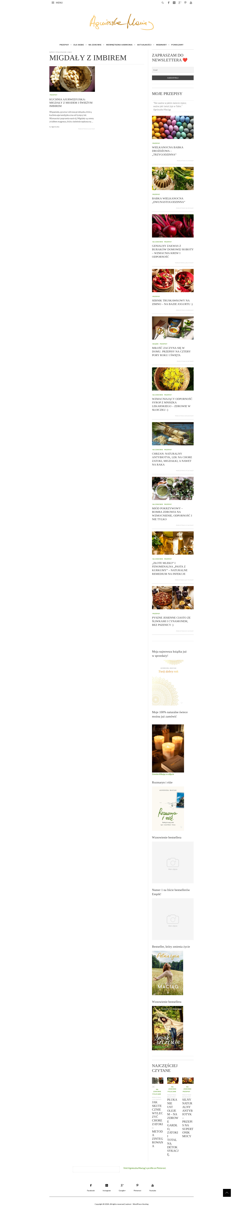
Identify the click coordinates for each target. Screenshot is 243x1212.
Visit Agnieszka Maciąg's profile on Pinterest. (144, 1168)
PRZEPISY (53, 95)
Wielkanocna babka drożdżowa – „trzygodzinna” (167, 151)
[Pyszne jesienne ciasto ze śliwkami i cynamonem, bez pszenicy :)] (173, 597)
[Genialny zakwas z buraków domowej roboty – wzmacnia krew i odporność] (173, 225)
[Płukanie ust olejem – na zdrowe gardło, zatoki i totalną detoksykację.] (173, 1080)
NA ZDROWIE (158, 242)
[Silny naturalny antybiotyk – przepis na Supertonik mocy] (188, 1080)
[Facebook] (168, 2)
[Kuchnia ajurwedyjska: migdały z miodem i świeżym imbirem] (72, 78)
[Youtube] (191, 2)
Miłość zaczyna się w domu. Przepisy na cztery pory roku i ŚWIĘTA (171, 351)
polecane (157, 1094)
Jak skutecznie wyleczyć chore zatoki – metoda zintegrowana (157, 1124)
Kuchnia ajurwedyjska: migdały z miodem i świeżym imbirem (71, 103)
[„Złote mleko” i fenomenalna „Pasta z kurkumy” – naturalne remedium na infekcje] (173, 542)
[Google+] (180, 2)
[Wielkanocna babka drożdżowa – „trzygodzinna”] (173, 127)
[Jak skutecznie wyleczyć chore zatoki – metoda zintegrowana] (157, 1080)
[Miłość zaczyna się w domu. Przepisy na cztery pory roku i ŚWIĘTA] (173, 327)
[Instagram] (174, 2)
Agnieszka (55, 127)
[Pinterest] (185, 2)
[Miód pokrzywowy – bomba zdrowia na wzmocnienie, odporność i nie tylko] (173, 488)
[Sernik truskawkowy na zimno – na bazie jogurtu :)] (173, 280)
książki (156, 344)
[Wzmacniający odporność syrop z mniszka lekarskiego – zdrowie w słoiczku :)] (173, 378)
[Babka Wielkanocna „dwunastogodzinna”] (173, 178)
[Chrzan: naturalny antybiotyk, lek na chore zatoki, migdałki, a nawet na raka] (173, 433)
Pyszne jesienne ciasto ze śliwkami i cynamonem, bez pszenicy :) (171, 621)
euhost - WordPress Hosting (137, 1204)
